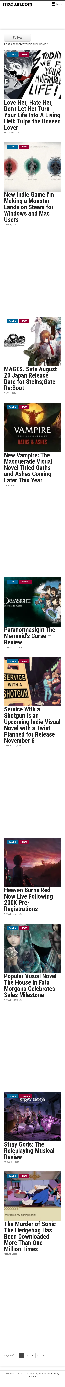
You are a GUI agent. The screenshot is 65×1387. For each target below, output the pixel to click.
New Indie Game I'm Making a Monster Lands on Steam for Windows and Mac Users (29, 207)
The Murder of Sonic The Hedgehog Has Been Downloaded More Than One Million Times (30, 1236)
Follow (17, 37)
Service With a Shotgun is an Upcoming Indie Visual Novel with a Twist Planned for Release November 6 (32, 725)
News (24, 54)
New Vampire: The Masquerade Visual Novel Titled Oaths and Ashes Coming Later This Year (28, 468)
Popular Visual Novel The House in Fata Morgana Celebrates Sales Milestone (30, 986)
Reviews (26, 581)
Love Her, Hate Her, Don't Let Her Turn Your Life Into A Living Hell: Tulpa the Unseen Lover (32, 115)
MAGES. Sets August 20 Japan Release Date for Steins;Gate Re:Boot (30, 379)
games (12, 54)
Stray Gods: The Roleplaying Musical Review (29, 1151)
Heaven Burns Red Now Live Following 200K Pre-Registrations (28, 899)
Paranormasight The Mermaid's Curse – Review (29, 636)
